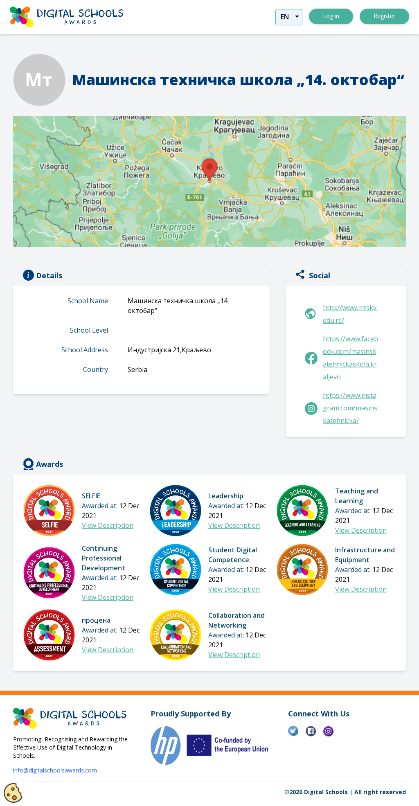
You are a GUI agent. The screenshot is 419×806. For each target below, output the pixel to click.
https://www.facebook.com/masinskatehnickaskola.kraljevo (350, 357)
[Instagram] (332, 734)
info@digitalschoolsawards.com (55, 770)
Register (384, 16)
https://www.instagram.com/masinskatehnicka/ (350, 408)
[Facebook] (314, 734)
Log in (331, 16)
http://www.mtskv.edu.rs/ (350, 314)
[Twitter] (297, 734)
